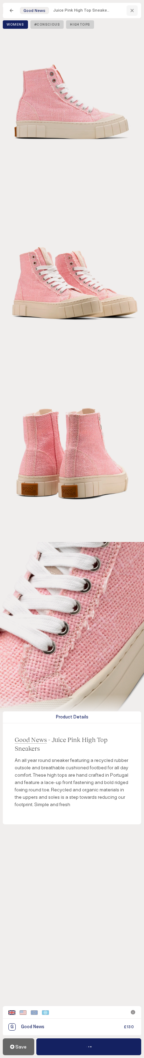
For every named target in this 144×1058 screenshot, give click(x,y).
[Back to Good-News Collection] (132, 10)
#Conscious (47, 24)
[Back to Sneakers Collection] (11, 10)
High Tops (80, 24)
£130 (129, 1027)
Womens (15, 24)
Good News (31, 739)
